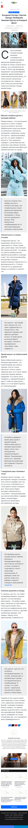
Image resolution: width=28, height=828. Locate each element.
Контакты (21, 819)
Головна (11, 9)
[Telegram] (18, 725)
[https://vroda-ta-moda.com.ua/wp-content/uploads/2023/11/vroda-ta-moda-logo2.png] (14, 2)
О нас (6, 817)
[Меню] (1, 3)
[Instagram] (15, 750)
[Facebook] (9, 725)
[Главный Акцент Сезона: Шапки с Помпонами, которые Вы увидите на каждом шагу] (21, 776)
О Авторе (10, 817)
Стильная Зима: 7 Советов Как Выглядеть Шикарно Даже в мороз (20, 798)
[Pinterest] (15, 725)
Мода (10, 12)
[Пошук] (26, 3)
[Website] (12, 750)
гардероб (8, 585)
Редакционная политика (18, 817)
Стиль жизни (16, 9)
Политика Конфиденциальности (11, 819)
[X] (12, 725)
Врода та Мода (22, 812)
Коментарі (14, 807)
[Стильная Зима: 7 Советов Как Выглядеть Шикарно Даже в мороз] (21, 792)
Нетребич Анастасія (10, 25)
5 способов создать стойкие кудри (14, 761)
